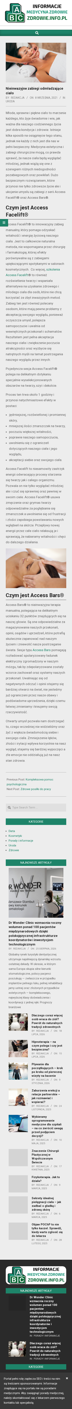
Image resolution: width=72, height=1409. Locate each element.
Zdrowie (14, 850)
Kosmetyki (15, 836)
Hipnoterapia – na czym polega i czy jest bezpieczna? (47, 1045)
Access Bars (42, 650)
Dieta (12, 831)
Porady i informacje (21, 840)
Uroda (10, 101)
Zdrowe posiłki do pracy (36, 789)
